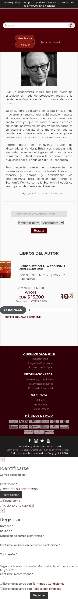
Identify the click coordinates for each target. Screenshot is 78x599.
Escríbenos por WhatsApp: (54, 449)
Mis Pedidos (40, 404)
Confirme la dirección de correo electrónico (30, 545)
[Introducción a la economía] (5, 269)
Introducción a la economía (43, 267)
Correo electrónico (13, 475)
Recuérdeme (11, 500)
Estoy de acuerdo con (33, 583)
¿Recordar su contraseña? (19, 489)
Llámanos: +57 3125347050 (22, 449)
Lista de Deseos (40, 409)
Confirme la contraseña (16, 574)
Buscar (39, 230)
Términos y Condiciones (40, 379)
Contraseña (8, 484)
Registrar (25, 44)
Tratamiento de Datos (40, 383)
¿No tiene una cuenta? (17, 505)
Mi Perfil (40, 400)
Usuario (6, 531)
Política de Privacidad (40, 388)
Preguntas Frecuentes (40, 363)
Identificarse (25, 38)
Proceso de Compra (40, 367)
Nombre (6, 526)
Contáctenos (40, 358)
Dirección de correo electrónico (22, 536)
